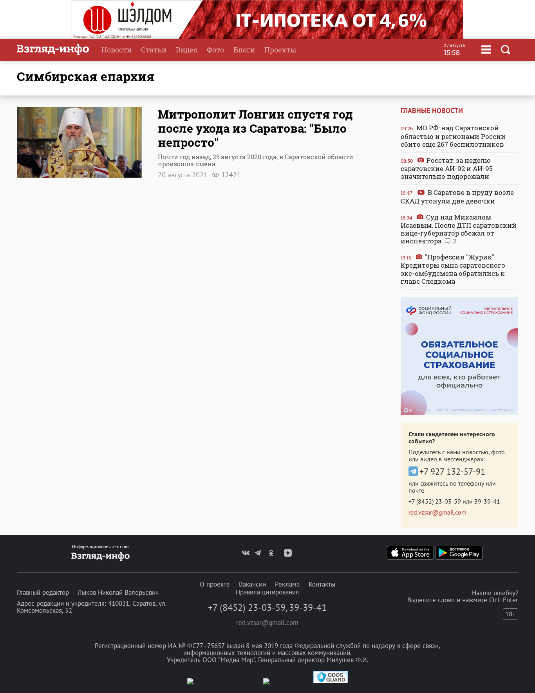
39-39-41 (487, 501)
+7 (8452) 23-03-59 (434, 501)
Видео (186, 49)
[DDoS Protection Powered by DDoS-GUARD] (330, 681)
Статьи (153, 49)
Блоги (244, 49)
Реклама (287, 584)
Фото (215, 49)
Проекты (280, 49)
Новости (116, 49)
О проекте (215, 584)
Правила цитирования (267, 592)
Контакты (322, 584)
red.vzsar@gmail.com (437, 512)
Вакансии (252, 584)
